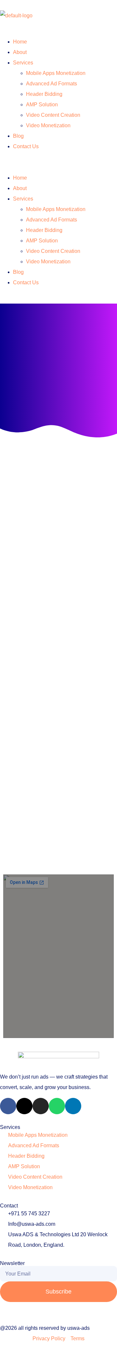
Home (20, 41)
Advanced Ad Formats (51, 83)
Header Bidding (44, 94)
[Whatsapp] (57, 1106)
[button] (58, 162)
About (20, 52)
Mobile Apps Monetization (55, 73)
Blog (18, 136)
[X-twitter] (24, 1106)
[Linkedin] (73, 1106)
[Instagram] (40, 1106)
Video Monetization (48, 125)
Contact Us (26, 146)
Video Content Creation (53, 115)
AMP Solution (42, 104)
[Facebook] (8, 1106)
